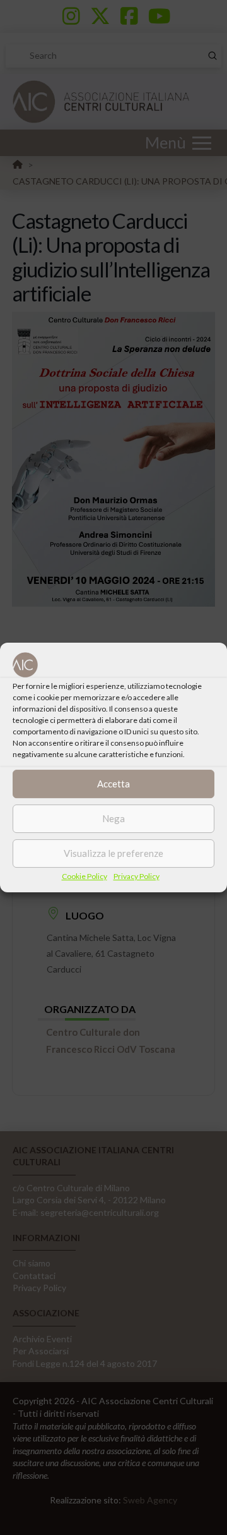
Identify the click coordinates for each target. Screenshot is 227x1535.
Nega (113, 818)
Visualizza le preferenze (113, 853)
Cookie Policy (84, 876)
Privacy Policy (137, 876)
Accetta (113, 783)
